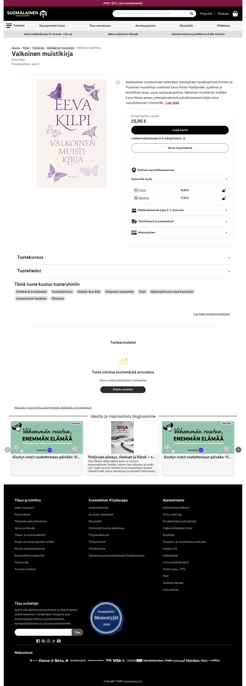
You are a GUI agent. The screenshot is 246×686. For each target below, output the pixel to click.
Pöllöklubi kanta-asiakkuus (106, 528)
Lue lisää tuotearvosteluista (212, 314)
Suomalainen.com (132, 681)
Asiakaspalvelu (145, 25)
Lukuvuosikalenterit (176, 562)
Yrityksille (206, 13)
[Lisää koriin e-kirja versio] (224, 190)
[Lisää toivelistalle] (118, 83)
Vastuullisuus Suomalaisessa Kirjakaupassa (116, 555)
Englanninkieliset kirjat (178, 528)
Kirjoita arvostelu (123, 389)
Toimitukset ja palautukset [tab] (156, 221)
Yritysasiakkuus (99, 535)
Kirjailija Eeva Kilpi (89, 291)
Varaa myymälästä (180, 148)
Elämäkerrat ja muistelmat (31, 291)
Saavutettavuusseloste (29, 555)
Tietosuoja (21, 562)
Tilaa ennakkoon (100, 25)
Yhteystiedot (97, 541)
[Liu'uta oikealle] (238, 450)
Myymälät (186, 25)
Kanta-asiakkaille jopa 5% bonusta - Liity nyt (48, 34)
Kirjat (26, 47)
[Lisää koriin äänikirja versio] (224, 198)
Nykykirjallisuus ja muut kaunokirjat (172, 291)
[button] (15, 26)
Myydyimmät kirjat (52, 25)
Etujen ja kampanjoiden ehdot (34, 541)
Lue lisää (172, 103)
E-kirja (142, 190)
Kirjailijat (169, 535)
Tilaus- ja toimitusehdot (30, 535)
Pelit (166, 576)
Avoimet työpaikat (101, 514)
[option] (48, 34)
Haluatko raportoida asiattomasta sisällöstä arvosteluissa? (53, 407)
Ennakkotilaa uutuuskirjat (179, 521)
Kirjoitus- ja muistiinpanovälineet (184, 541)
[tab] (123, 258)
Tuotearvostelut (25, 569)
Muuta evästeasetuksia (30, 548)
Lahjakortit (170, 548)
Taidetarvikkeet (173, 583)
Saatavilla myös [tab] (141, 179)
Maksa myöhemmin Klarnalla (123, 34)
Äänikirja (144, 198)
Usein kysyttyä (24, 507)
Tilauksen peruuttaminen (31, 521)
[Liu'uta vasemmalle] (7, 450)
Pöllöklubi (223, 25)
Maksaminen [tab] (146, 232)
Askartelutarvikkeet (176, 507)
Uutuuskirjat (171, 589)
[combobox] (154, 13)
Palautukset (22, 514)
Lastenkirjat (170, 555)
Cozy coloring (172, 514)
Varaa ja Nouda (25, 528)
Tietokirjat (38, 47)
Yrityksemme (97, 548)
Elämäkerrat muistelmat (60, 47)
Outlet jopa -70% (174, 569)
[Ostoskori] (235, 13)
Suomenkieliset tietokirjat (31, 298)
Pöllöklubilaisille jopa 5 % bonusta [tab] (161, 210)
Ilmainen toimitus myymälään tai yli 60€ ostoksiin (198, 34)
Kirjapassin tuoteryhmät (120, 291)
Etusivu (16, 47)
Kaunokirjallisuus (62, 291)
